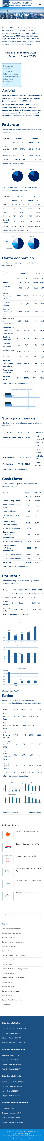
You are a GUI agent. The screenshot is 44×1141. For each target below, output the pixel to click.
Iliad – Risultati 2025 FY (10, 1060)
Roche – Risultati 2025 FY (11, 1117)
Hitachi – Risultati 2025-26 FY (12, 1122)
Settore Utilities (7, 995)
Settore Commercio (8, 946)
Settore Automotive (8, 937)
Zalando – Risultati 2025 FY (27, 832)
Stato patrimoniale (11, 76)
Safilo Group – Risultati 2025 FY (13, 1082)
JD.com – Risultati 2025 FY (26, 856)
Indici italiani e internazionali (11, 929)
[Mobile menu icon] (40, 4)
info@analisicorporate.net (22, 1133)
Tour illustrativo (35, 812)
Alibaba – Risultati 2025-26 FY (28, 893)
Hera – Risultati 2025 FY (10, 1091)
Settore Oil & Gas (8, 973)
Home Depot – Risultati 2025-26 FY (14, 1029)
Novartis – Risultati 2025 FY (11, 1108)
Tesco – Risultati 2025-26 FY (27, 844)
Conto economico (11, 74)
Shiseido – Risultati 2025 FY (11, 1113)
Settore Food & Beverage (10, 960)
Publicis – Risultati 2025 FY (11, 1069)
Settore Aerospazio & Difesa (11, 933)
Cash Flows (9, 79)
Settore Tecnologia (8, 987)
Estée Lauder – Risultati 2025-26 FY (14, 1042)
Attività (7, 69)
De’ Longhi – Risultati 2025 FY (12, 1086)
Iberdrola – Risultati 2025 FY (12, 1064)
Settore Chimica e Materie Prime (13, 942)
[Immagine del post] (8, 835)
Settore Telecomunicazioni (11, 991)
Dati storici (9, 82)
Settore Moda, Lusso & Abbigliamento (15, 969)
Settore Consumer (8, 951)
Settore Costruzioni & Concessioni (13, 955)
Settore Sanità (7, 982)
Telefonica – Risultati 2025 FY (12, 1055)
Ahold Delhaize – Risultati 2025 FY (28, 869)
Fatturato (8, 71)
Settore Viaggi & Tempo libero (12, 1000)
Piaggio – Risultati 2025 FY (11, 1096)
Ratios (7, 84)
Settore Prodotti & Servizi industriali (14, 978)
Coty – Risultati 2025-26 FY (11, 1033)
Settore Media (7, 964)
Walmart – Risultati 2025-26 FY (28, 880)
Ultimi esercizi (6, 1004)
